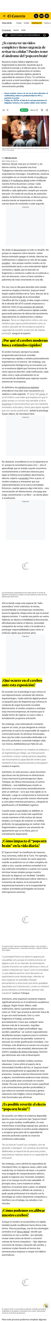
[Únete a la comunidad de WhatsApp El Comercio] (24, 110)
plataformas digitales (28, 416)
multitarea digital (21, 180)
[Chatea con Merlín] (36, 16)
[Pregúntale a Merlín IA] (46, 1306)
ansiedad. (24, 507)
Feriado (19, 23)
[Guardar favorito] (42, 110)
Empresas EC (36, 23)
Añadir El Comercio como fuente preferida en (25, 35)
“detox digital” (23, 1284)
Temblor (26, 23)
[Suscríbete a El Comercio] (41, 16)
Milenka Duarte (11, 158)
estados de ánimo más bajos (24, 1104)
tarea (39, 520)
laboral (6, 1058)
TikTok (14, 164)
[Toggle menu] (4, 16)
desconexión (20, 250)
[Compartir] (47, 110)
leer (40, 1081)
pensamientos (22, 876)
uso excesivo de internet (31, 336)
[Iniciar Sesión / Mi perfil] (47, 16)
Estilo (23, 329)
